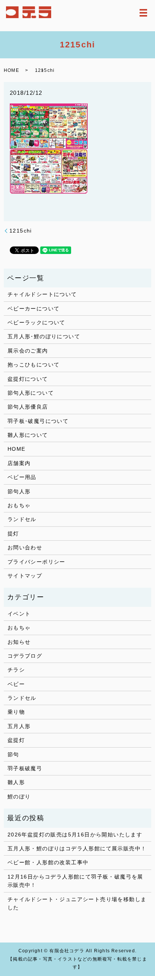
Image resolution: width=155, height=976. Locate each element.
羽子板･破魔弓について (38, 421)
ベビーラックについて (36, 322)
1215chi (20, 231)
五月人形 (19, 726)
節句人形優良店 (28, 407)
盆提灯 (16, 740)
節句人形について (31, 393)
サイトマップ (25, 576)
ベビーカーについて (34, 309)
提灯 (13, 534)
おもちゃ (19, 505)
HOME (11, 70)
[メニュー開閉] (143, 13)
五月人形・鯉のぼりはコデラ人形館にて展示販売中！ (77, 848)
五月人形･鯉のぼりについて (44, 336)
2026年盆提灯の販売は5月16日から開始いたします (75, 835)
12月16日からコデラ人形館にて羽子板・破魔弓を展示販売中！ (75, 881)
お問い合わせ (25, 547)
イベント (19, 614)
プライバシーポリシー (36, 562)
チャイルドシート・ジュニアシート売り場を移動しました (77, 903)
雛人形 (16, 782)
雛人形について (28, 435)
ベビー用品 (22, 477)
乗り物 (16, 712)
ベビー (16, 684)
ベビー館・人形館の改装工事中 (48, 862)
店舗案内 (19, 463)
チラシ (16, 670)
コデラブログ (25, 656)
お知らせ (19, 642)
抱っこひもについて (34, 365)
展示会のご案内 (28, 351)
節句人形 (19, 491)
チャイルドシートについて (42, 294)
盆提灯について (28, 379)
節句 (13, 754)
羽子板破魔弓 (25, 768)
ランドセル (22, 519)
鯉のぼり (19, 797)
